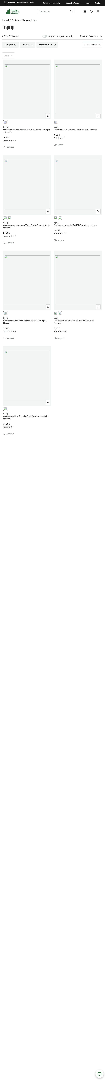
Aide (87, 3)
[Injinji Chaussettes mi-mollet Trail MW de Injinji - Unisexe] (78, 198)
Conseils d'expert (72, 3)
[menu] (98, 11)
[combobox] (58, 11)
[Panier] (85, 11)
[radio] (5, 122)
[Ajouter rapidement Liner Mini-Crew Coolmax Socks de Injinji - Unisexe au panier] (98, 116)
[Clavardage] (99, 1074)
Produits (15, 20)
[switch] (51, 36)
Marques (26, 20)
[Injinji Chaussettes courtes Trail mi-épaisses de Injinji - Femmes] (78, 295)
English (98, 3)
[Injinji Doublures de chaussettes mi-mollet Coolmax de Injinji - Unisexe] (27, 104)
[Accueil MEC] (12, 11)
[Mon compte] (91, 11)
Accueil (5, 20)
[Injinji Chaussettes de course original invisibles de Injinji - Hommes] (27, 295)
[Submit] (72, 11)
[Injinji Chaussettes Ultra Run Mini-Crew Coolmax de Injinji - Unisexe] (27, 390)
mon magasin (67, 36)
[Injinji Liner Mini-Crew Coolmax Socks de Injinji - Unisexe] (78, 103)
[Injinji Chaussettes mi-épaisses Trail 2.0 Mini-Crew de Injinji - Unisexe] (27, 199)
